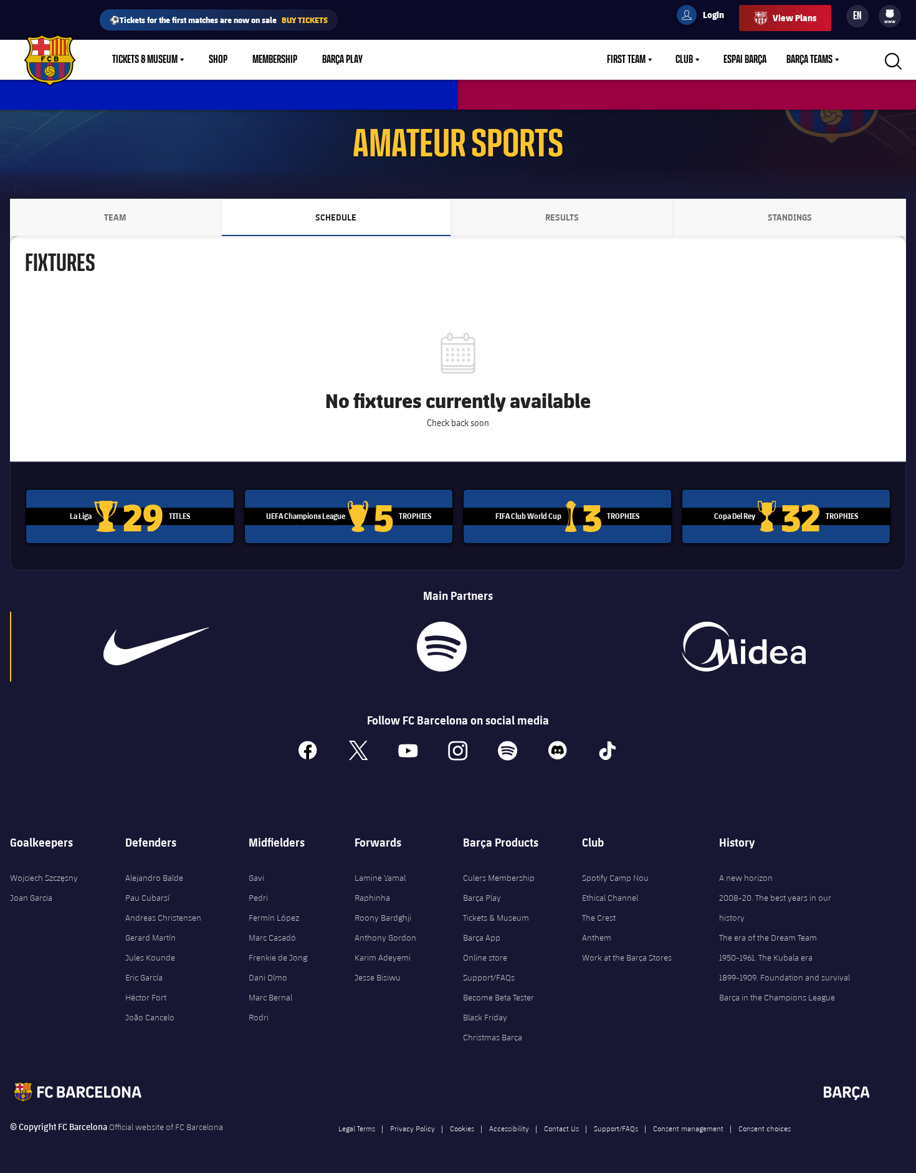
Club (684, 59)
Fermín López (274, 918)
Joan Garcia (31, 898)
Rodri (259, 1017)
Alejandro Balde (154, 878)
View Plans (794, 18)
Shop (218, 59)
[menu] (890, 16)
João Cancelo (149, 1017)
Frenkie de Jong (278, 957)
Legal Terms (356, 1128)
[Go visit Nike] (156, 647)
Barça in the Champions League (777, 997)
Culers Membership (499, 878)
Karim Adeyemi (383, 957)
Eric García (144, 977)
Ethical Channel (610, 898)
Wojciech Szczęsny (44, 878)
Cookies (462, 1128)
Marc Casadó (272, 938)
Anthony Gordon (385, 938)
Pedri (258, 898)
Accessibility (509, 1128)
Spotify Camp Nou (615, 878)
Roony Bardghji (383, 918)
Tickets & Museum (145, 59)
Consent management (688, 1128)
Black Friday (485, 1017)
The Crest (599, 918)
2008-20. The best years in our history (775, 908)
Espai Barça (744, 59)
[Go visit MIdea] (744, 647)
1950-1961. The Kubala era (766, 957)
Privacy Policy (412, 1128)
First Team (626, 59)
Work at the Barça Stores (627, 957)
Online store (485, 957)
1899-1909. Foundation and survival (784, 977)
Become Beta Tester (498, 997)
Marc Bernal (270, 997)
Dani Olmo (268, 977)
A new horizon (746, 878)
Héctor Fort (145, 997)
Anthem (596, 938)
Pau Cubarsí (147, 898)
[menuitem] (889, 13)
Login (705, 17)
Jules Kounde (150, 957)
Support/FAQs (489, 977)
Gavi (256, 878)
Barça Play (342, 59)
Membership (274, 59)
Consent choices (764, 1128)
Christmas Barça (492, 1037)
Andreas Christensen (163, 918)
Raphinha (372, 898)
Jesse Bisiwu (378, 977)
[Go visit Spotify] (442, 647)
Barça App (481, 938)
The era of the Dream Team (768, 938)
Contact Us (561, 1128)
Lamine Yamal (380, 878)
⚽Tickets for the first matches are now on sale (219, 19)
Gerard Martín (150, 938)
